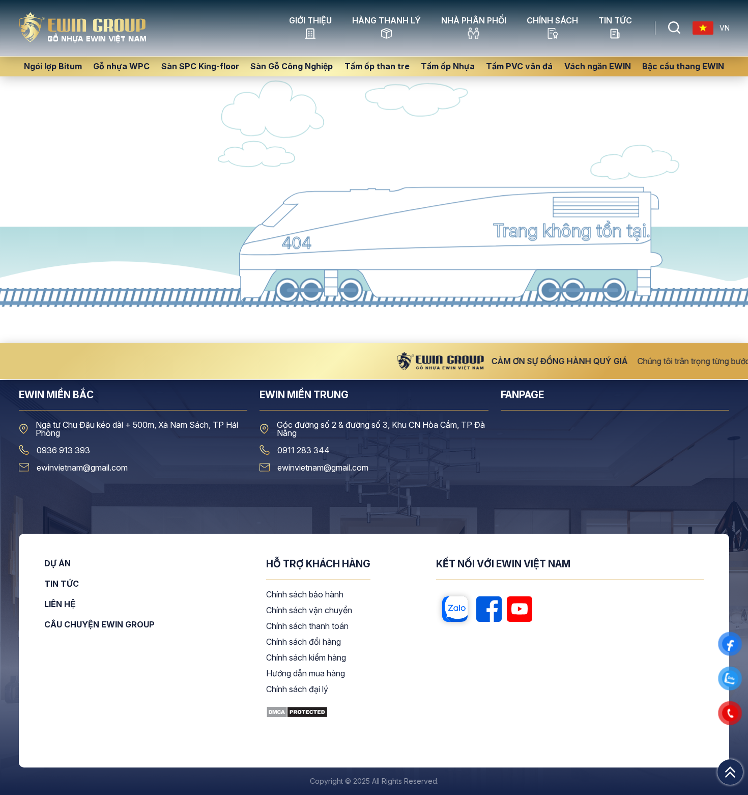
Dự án (57, 563)
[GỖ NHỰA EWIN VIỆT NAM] (82, 40)
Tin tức (615, 20)
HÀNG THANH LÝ (386, 20)
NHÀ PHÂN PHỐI (473, 20)
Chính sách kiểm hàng (306, 658)
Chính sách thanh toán (307, 626)
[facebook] (489, 609)
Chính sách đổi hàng (303, 642)
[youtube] (519, 609)
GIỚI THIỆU (310, 20)
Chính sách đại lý (297, 689)
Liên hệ (60, 604)
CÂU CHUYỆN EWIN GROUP (99, 624)
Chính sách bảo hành (304, 594)
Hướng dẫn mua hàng (305, 673)
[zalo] (455, 609)
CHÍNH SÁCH (552, 20)
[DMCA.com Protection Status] (297, 715)
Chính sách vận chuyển (309, 610)
